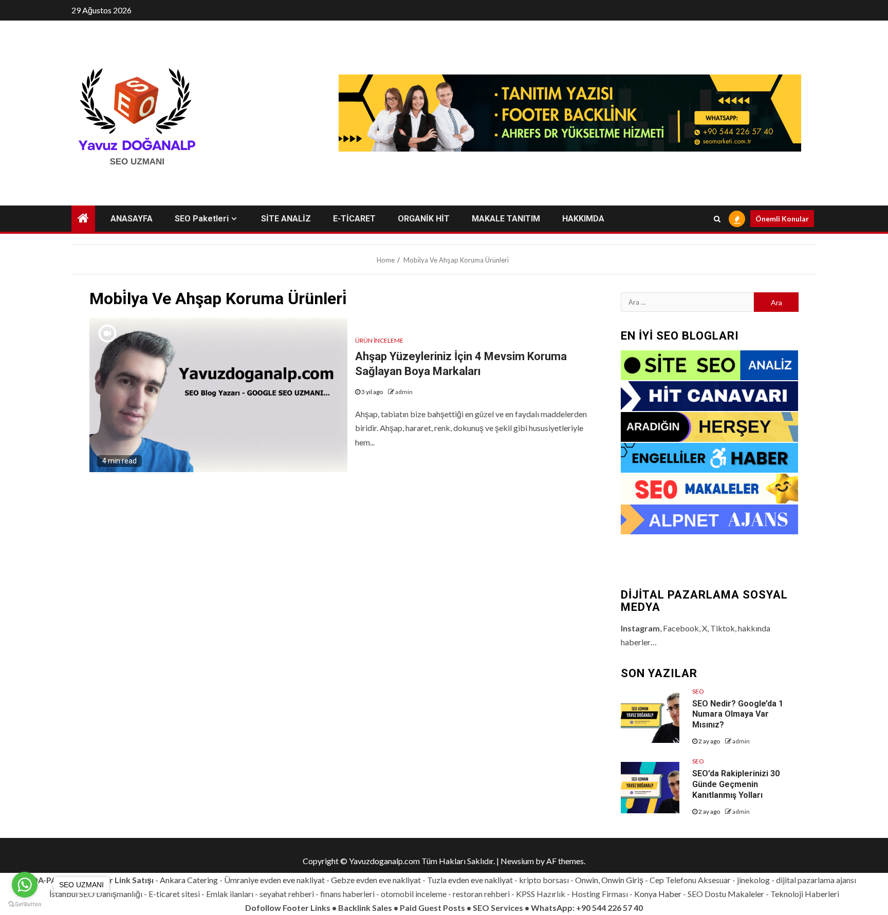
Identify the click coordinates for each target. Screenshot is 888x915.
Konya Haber (657, 894)
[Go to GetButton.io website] (24, 904)
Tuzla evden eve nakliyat (470, 880)
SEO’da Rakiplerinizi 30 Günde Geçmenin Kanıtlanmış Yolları (736, 784)
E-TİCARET (354, 218)
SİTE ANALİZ (286, 218)
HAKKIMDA (583, 218)
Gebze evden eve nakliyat (376, 880)
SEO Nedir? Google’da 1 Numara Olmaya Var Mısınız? (737, 714)
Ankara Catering (189, 880)
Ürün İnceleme (379, 340)
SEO (698, 691)
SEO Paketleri (202, 218)
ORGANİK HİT (424, 218)
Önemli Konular (782, 218)
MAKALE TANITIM (506, 218)
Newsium (517, 861)
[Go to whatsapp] (25, 885)
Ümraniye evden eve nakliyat (274, 880)
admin (404, 392)
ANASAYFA (131, 218)
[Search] (717, 219)
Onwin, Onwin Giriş (609, 880)
